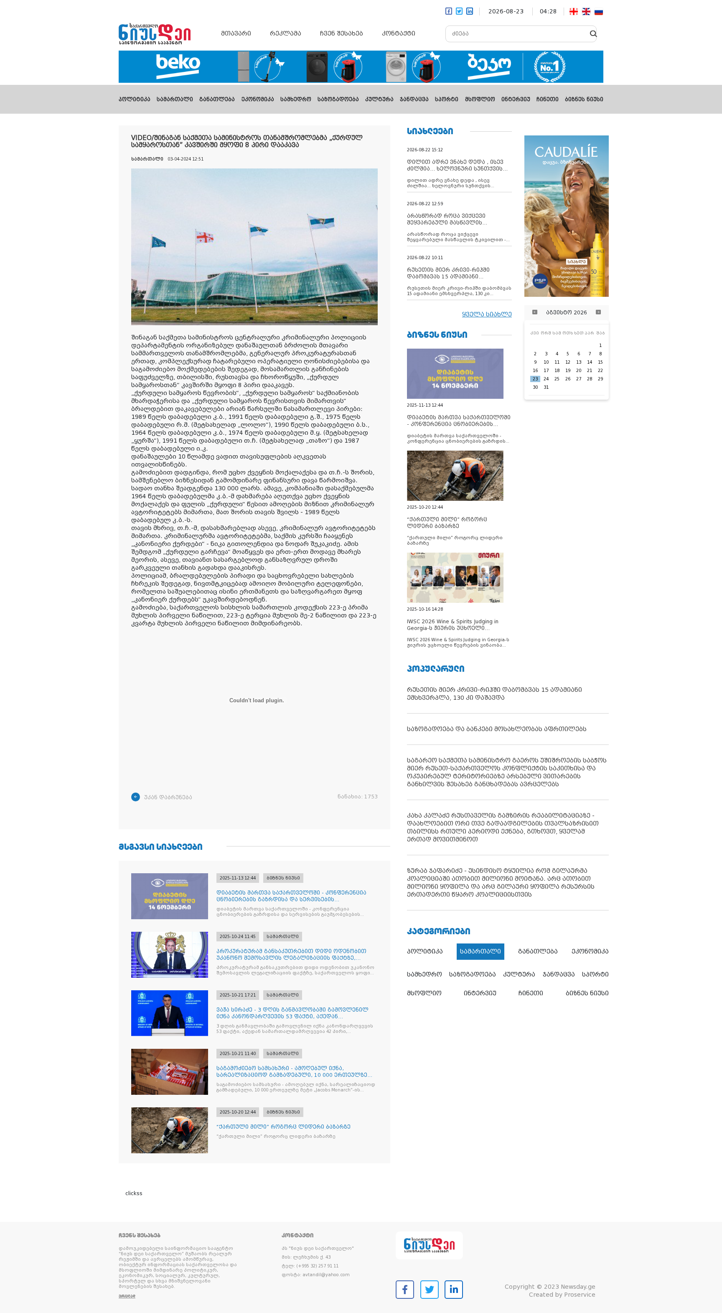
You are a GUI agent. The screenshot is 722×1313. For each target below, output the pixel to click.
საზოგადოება (338, 99)
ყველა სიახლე (487, 314)
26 (567, 379)
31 (546, 387)
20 (578, 370)
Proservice (579, 1294)
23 (535, 379)
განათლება (217, 99)
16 (535, 370)
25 (556, 379)
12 (567, 362)
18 (556, 370)
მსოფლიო (480, 99)
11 (556, 362)
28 (589, 379)
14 (589, 362)
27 (578, 379)
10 (546, 362)
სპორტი (446, 99)
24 (546, 379)
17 (546, 370)
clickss (133, 1193)
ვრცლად (127, 1296)
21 (589, 370)
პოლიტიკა (134, 99)
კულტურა (379, 99)
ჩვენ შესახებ (341, 33)
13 (578, 362)
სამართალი (175, 99)
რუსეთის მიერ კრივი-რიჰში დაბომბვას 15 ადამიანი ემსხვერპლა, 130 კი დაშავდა (494, 693)
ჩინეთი (547, 99)
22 (600, 370)
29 (600, 379)
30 (535, 387)
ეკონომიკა (258, 99)
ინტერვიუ (515, 99)
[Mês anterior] (535, 312)
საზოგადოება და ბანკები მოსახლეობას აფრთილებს (497, 729)
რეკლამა (285, 33)
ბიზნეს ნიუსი (584, 99)
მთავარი (236, 33)
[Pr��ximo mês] (598, 312)
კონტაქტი (398, 33)
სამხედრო (295, 99)
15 (600, 362)
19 (567, 370)
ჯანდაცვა (414, 99)
